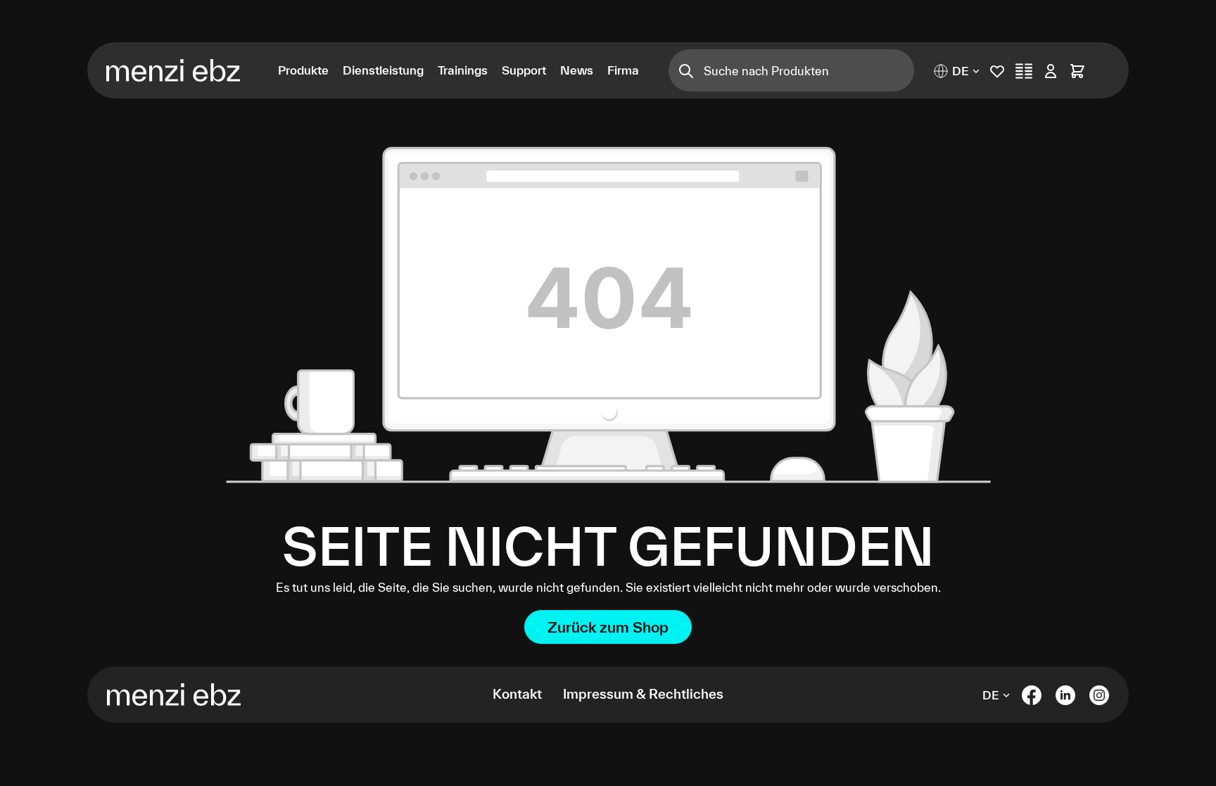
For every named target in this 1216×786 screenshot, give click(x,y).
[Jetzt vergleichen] (1024, 70)
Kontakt (517, 694)
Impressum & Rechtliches (643, 694)
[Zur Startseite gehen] (181, 70)
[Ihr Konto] (1050, 70)
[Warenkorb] (1077, 70)
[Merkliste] (997, 70)
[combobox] (809, 70)
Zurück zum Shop (608, 627)
